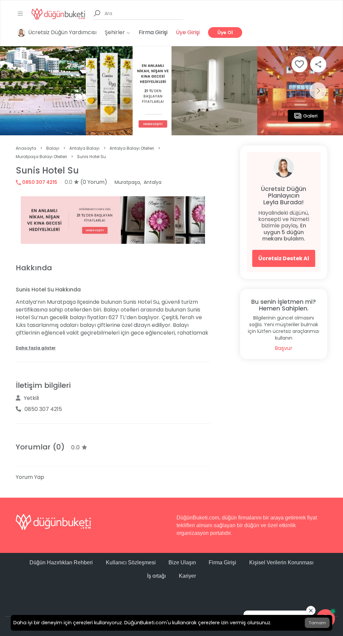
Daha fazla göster (36, 348)
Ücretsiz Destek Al (283, 258)
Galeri (310, 115)
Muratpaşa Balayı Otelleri (41, 156)
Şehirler (115, 32)
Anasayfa (26, 148)
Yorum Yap (30, 477)
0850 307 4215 (39, 182)
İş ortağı (156, 576)
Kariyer (187, 576)
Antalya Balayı (84, 148)
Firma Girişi (153, 32)
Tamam (317, 623)
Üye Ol (225, 32)
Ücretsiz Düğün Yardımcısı (62, 32)
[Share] (318, 64)
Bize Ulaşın (182, 562)
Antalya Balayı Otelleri (132, 148)
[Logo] (58, 13)
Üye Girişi (188, 32)
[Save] (299, 64)
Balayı (52, 148)
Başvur (283, 348)
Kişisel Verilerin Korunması (281, 562)
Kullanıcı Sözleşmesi (131, 562)
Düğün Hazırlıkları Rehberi (61, 562)
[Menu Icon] (20, 13)
